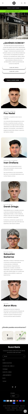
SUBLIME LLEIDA (14, 71)
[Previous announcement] (2, 8)
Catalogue (5, 369)
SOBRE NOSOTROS (7, 362)
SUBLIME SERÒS (14, 67)
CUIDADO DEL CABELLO (8, 366)
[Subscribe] (23, 356)
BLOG (4, 378)
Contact (4, 381)
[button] (2, 3)
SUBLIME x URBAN (7, 372)
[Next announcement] (25, 8)
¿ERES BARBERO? (7, 375)
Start (4, 359)
